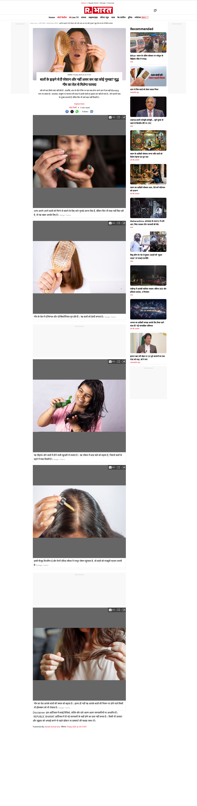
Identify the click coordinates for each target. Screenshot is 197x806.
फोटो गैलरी (73, 107)
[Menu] (154, 10)
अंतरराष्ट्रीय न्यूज (135, 362)
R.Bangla (102, 3)
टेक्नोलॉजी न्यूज (134, 92)
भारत (131, 62)
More (144, 17)
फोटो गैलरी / (42, 23)
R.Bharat (84, 3)
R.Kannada (110, 3)
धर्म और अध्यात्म (134, 160)
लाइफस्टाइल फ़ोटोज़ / (53, 23)
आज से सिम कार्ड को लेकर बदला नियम (144, 89)
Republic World (93, 3)
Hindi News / (34, 23)
